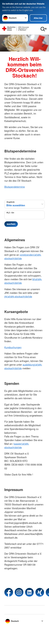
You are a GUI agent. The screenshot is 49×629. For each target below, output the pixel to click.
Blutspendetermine (14, 186)
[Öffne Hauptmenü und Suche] (43, 29)
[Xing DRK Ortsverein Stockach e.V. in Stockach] (39, 592)
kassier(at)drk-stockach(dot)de (16, 445)
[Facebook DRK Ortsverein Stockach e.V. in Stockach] (8, 592)
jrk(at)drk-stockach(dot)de (18, 296)
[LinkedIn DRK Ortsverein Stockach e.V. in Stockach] (29, 592)
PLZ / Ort (10, 212)
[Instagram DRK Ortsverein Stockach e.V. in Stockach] (19, 592)
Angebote (11, 202)
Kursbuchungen (13, 347)
